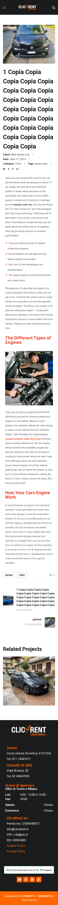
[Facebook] (19, 879)
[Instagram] (26, 879)
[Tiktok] (38, 879)
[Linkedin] (32, 879)
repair (8, 575)
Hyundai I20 (24, 705)
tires (22, 575)
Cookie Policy (16, 845)
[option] (29, 683)
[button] (53, 7)
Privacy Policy (16, 851)
